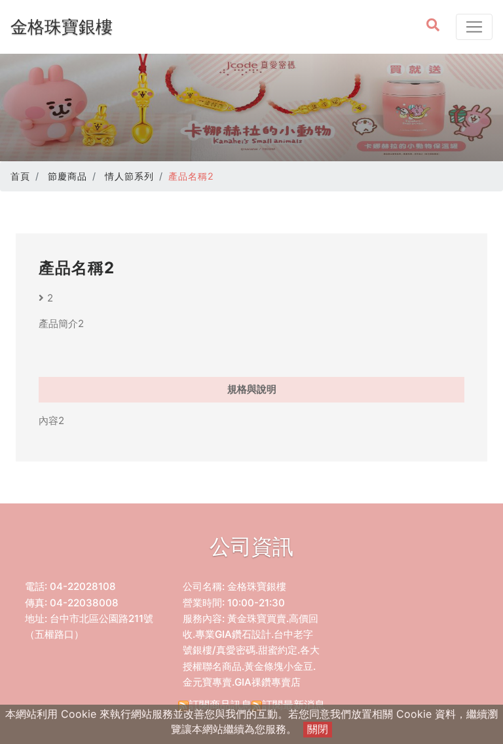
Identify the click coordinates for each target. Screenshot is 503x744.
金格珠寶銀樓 (61, 26)
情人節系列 (129, 176)
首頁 (20, 176)
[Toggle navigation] (474, 27)
